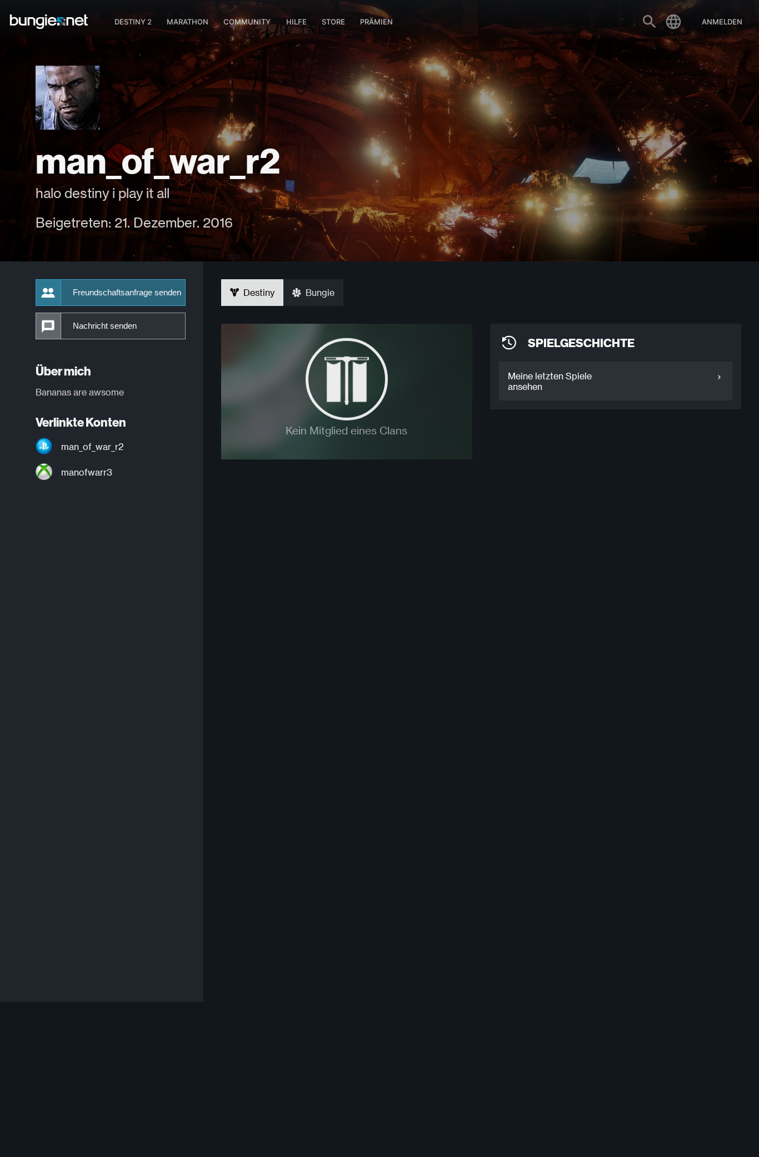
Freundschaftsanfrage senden (127, 292)
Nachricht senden (105, 326)
